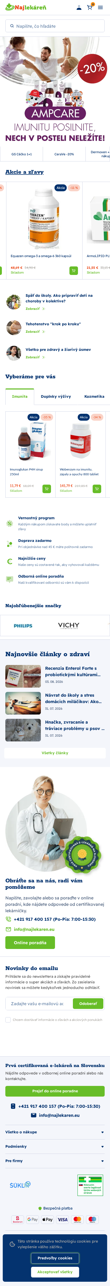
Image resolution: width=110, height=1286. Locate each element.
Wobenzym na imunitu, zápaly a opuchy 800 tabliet (79, 472)
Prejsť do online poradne (55, 1091)
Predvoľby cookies (55, 1258)
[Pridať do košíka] (73, 270)
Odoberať (88, 1003)
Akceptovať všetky (55, 1271)
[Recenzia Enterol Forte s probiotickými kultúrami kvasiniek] (23, 676)
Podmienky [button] (16, 1146)
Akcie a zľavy (24, 172)
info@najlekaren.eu (34, 929)
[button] (46, 489)
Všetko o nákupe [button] (21, 1132)
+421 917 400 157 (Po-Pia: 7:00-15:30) (55, 919)
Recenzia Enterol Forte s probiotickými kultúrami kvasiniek (71, 672)
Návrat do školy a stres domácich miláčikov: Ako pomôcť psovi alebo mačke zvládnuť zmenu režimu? (74, 698)
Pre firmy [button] (14, 1160)
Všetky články (55, 752)
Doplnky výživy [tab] (56, 396)
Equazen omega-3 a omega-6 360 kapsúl (41, 256)
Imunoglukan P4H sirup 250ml (26, 472)
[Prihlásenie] (79, 7)
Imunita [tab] (20, 396)
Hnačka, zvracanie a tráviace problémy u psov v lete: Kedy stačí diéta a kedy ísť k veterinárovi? (74, 725)
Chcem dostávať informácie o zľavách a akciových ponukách (57, 1020)
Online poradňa (30, 942)
